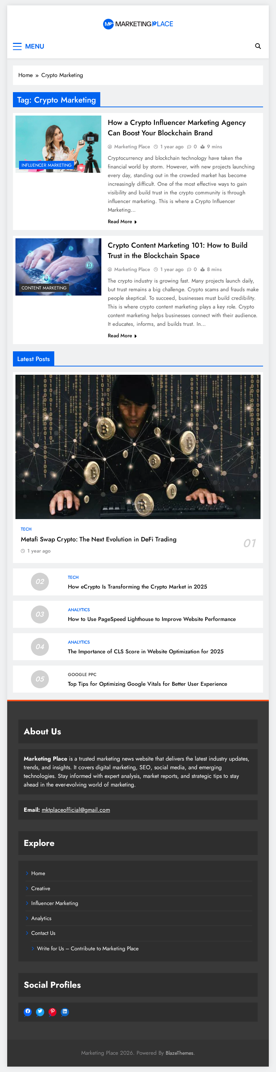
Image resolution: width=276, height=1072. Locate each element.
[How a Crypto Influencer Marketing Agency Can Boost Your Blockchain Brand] (58, 144)
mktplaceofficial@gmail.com (76, 810)
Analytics (79, 610)
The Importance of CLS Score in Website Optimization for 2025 (146, 652)
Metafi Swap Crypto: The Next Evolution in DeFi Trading (98, 539)
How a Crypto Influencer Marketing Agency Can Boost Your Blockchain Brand (176, 127)
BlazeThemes (179, 1053)
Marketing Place (132, 146)
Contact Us (43, 933)
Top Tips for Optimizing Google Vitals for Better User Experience (147, 684)
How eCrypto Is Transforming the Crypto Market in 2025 (137, 587)
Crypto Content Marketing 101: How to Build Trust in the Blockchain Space (178, 250)
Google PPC (82, 674)
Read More (120, 221)
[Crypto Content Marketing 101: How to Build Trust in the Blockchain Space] (58, 267)
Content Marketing (44, 288)
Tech (26, 529)
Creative (40, 888)
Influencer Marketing (47, 165)
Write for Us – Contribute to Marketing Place (88, 948)
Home (38, 873)
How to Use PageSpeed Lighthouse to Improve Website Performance (152, 619)
